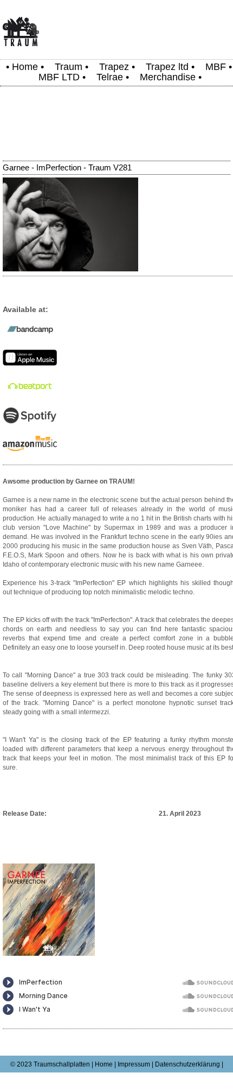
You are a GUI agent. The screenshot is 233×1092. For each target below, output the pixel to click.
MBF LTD (59, 77)
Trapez (114, 66)
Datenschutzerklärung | (189, 1064)
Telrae (109, 77)
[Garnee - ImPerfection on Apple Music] (30, 363)
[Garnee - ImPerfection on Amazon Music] (30, 449)
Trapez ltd (167, 66)
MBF (215, 66)
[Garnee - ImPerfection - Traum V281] (70, 269)
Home (25, 66)
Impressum (134, 1064)
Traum (68, 66)
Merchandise (168, 77)
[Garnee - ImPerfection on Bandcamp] (30, 335)
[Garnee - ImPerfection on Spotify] (30, 422)
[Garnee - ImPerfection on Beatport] (30, 393)
